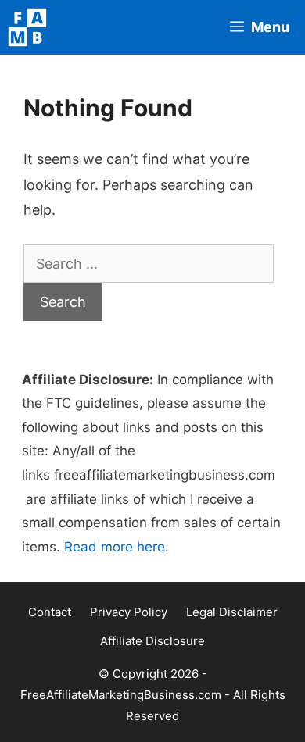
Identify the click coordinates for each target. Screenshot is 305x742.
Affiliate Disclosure (152, 640)
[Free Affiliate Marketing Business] (31, 27)
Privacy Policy (128, 612)
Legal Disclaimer (232, 612)
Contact (49, 612)
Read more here (114, 547)
